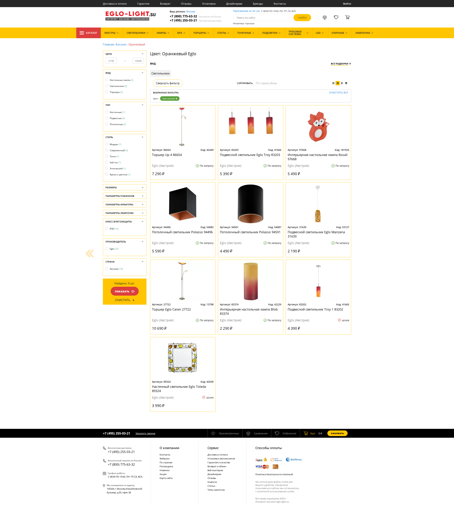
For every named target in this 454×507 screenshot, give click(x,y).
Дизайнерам (234, 3)
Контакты (280, 3)
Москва (190, 11)
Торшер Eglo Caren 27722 (171, 309)
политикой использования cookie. (276, 491)
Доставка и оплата (115, 3)
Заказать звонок (145, 433)
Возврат (165, 3)
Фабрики (165, 458)
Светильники (118, 86)
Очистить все (338, 92)
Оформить (337, 433)
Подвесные (117, 118)
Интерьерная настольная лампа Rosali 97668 (318, 157)
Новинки (165, 470)
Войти (347, 3)
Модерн (115, 144)
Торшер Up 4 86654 (167, 155)
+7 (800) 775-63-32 (195, 16)
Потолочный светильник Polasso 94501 (250, 232)
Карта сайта (166, 478)
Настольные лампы (121, 80)
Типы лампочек (216, 489)
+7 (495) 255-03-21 (195, 20)
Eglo (114, 248)
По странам (166, 462)
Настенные (117, 112)
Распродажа (166, 466)
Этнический (118, 168)
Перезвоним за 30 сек (246, 11)
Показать (122, 291)
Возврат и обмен (216, 466)
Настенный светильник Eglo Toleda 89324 (179, 388)
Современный (119, 150)
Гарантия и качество (218, 462)
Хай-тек (115, 162)
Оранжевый (168, 98)
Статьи (211, 485)
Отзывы (186, 3)
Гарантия (143, 3)
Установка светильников (221, 458)
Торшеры (116, 92)
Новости (212, 482)
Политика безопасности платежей (274, 474)
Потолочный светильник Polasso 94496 (182, 232)
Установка (208, 3)
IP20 (114, 228)
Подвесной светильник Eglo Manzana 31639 (316, 234)
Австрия (116, 268)
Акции (163, 474)
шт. (313, 433)
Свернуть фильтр (168, 83)
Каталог (91, 32)
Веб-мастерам (215, 470)
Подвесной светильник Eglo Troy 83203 (250, 155)
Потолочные (118, 124)
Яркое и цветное (120, 174)
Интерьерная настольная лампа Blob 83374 (249, 311)
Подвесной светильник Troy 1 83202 (315, 309)
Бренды (258, 3)
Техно (114, 156)
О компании (169, 448)
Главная (108, 44)
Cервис (213, 448)
